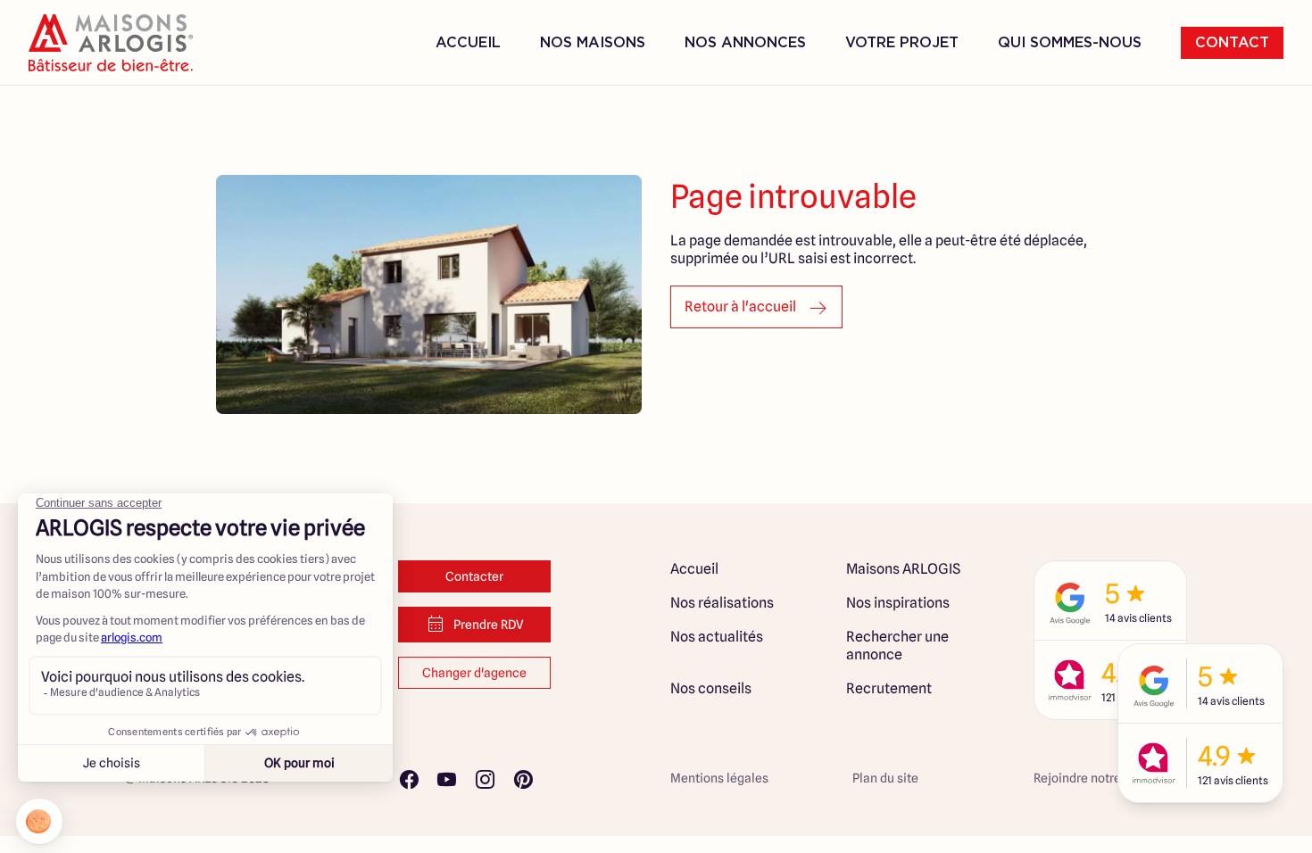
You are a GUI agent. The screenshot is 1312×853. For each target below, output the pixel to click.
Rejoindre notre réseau (1098, 778)
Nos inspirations (898, 602)
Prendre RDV (488, 624)
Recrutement (889, 688)
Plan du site (885, 778)
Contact (1232, 43)
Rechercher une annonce (897, 645)
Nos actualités (716, 636)
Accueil (468, 43)
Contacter (474, 576)
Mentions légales (719, 778)
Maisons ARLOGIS (903, 568)
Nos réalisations (722, 602)
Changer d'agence (474, 673)
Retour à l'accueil (740, 306)
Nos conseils (710, 688)
